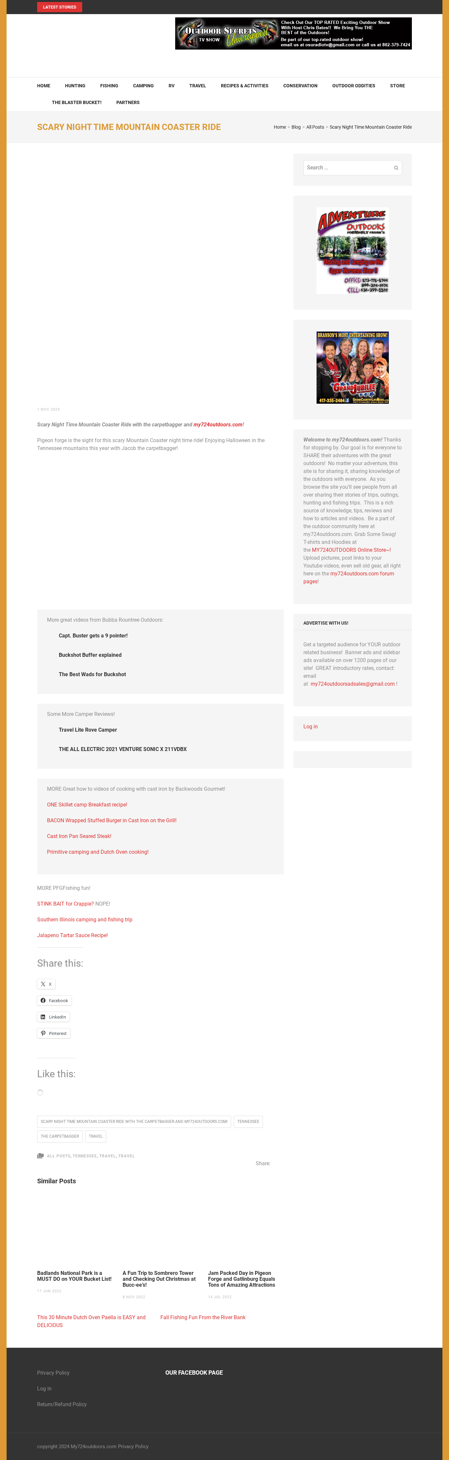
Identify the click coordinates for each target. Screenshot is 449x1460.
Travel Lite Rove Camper (88, 730)
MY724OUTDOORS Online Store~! (351, 550)
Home (43, 85)
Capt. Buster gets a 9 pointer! (93, 636)
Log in (310, 726)
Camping (143, 85)
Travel (197, 85)
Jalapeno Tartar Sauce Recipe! (72, 935)
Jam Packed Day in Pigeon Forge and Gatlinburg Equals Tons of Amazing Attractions (242, 1279)
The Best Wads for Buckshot (92, 674)
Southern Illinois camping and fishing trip (84, 919)
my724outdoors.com (218, 424)
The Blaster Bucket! (77, 102)
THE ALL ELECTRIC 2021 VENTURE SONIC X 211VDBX (123, 749)
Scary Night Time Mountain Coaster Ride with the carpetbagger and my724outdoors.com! (134, 1121)
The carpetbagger (60, 1136)
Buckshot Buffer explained (90, 655)
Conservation (300, 85)
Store (397, 85)
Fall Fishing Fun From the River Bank (203, 1317)
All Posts (58, 1156)
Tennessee (248, 1121)
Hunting (75, 85)
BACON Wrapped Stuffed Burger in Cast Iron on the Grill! (112, 820)
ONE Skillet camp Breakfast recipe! (87, 805)
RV (172, 85)
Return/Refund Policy (62, 1404)
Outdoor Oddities (353, 85)
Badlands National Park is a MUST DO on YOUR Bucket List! (74, 1276)
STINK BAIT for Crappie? (66, 904)
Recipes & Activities (245, 85)
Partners (128, 102)
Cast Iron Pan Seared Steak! (79, 836)
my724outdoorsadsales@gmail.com (353, 684)
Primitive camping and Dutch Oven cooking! (98, 852)
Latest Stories (59, 7)
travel (96, 1136)
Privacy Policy (53, 1373)
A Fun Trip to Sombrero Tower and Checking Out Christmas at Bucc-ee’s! (159, 1279)
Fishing (109, 85)
